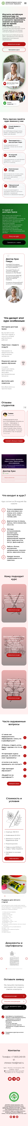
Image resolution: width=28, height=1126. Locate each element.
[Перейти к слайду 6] (13, 968)
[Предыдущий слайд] (1, 959)
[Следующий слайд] (26, 959)
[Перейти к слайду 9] (17, 968)
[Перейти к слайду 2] (7, 968)
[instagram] (18, 1079)
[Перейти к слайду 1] (6, 968)
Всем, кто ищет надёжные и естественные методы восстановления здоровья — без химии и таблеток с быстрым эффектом (14, 686)
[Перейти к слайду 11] (20, 968)
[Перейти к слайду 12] (21, 968)
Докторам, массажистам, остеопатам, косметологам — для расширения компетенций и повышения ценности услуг (14, 643)
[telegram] (14, 1079)
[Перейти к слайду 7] (14, 968)
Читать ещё (9, 433)
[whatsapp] (10, 1079)
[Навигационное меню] (25, 3)
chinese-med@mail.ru (14, 1063)
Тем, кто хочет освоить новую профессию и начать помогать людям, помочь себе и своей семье (14, 600)
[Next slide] (24, 884)
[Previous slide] (4, 884)
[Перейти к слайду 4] (10, 968)
